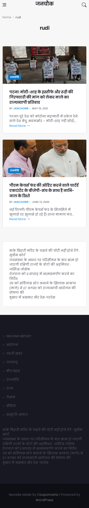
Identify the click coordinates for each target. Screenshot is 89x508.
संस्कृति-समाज (17, 414)
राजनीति (14, 77)
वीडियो (11, 406)
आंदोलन (12, 345)
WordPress (44, 500)
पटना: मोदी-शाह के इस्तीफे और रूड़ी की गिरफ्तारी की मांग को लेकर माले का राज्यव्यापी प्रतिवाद (41, 97)
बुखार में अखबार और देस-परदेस (32, 297)
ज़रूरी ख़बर (14, 353)
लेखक (11, 397)
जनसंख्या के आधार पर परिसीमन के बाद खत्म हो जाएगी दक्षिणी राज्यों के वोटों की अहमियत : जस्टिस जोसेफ (43, 264)
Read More (18, 125)
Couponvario (47, 494)
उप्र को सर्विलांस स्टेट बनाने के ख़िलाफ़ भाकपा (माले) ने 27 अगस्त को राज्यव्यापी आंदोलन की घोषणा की (42, 288)
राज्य (9, 388)
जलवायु (12, 362)
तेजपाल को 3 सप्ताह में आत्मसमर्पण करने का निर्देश (39, 448)
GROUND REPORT (18, 336)
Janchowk (21, 108)
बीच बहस (13, 371)
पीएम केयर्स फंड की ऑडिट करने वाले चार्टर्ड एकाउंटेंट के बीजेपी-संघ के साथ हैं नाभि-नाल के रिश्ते (44, 190)
